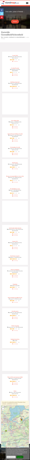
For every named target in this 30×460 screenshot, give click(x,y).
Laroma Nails (15, 55)
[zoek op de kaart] (10, 2)
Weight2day (15, 284)
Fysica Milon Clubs (15, 120)
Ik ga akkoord (20, 457)
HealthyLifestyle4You (15, 339)
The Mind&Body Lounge (15, 188)
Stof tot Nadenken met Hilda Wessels (15, 297)
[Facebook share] (1, 10)
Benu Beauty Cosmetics (15, 256)
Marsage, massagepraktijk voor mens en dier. (15, 176)
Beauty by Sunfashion (15, 269)
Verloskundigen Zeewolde (15, 147)
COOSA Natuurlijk (15, 325)
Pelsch (15, 391)
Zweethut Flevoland (15, 68)
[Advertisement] (15, 47)
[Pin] (1, 17)
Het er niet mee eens (11, 457)
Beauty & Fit (15, 241)
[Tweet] (1, 13)
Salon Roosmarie (15, 311)
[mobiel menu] (27, 3)
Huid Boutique (15, 162)
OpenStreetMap (21, 447)
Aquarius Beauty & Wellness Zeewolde (15, 133)
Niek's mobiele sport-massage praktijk (15, 377)
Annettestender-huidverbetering (15, 228)
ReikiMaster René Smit (15, 82)
